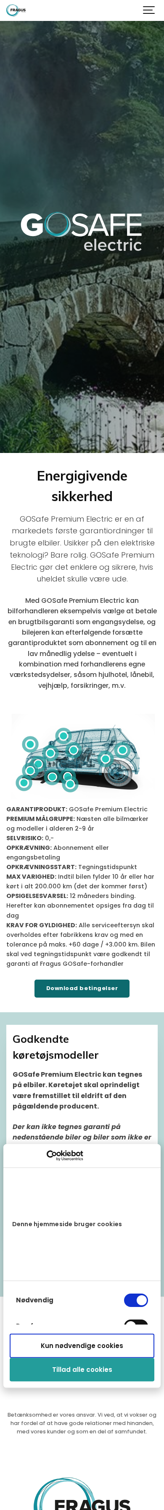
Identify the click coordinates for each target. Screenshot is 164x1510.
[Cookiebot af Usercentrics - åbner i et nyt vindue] (46, 1155)
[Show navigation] (149, 10)
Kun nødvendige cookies (82, 1345)
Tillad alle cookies (82, 1369)
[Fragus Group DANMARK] (16, 10)
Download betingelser (82, 988)
